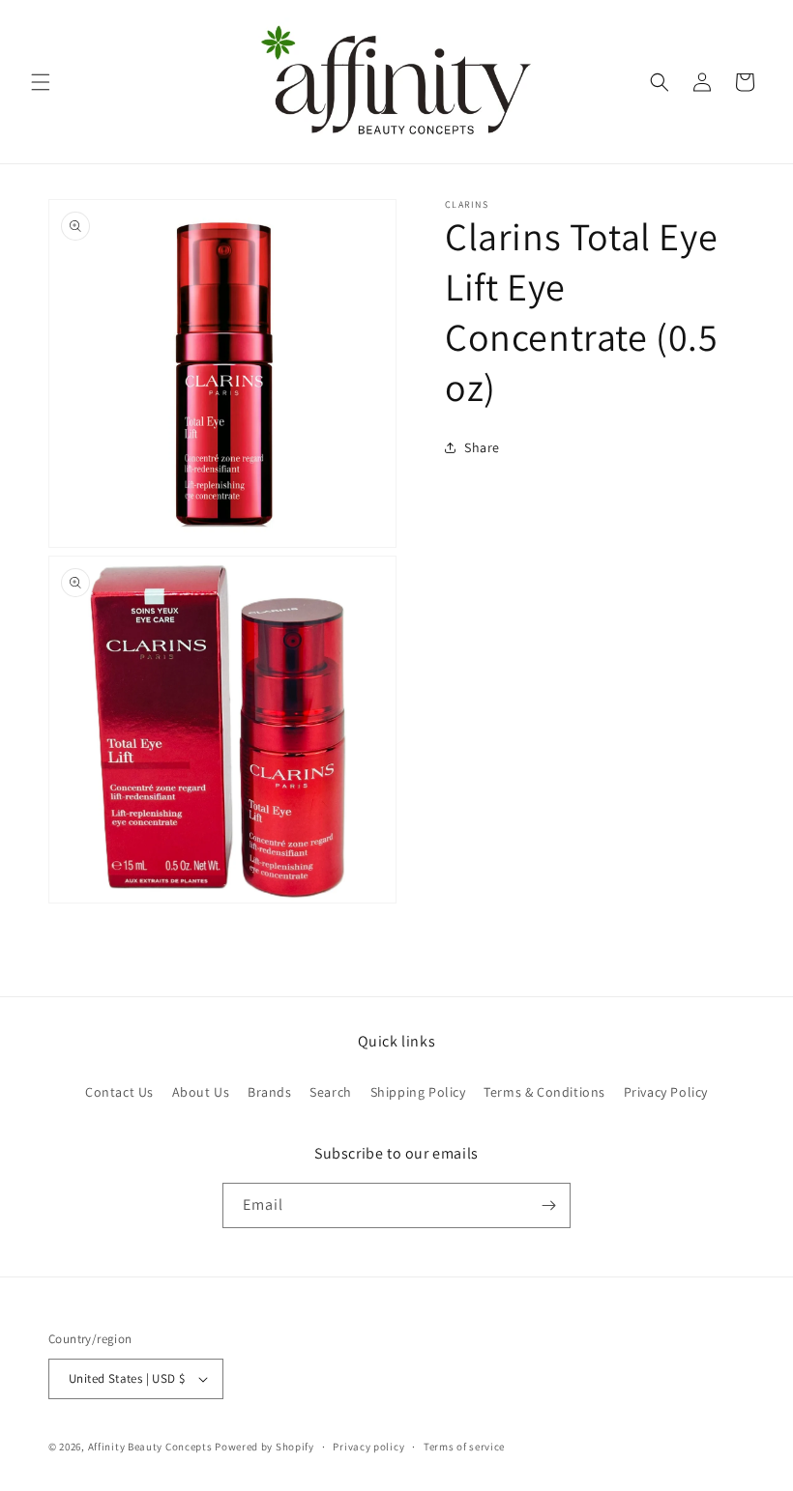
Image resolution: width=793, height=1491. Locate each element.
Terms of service (464, 1446)
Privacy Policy (666, 1092)
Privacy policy (368, 1446)
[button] (40, 82)
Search (330, 1092)
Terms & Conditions (544, 1092)
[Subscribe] (548, 1205)
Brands (270, 1092)
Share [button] (482, 447)
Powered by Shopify (264, 1446)
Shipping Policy (418, 1092)
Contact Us (119, 1092)
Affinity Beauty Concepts (150, 1446)
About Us (201, 1092)
